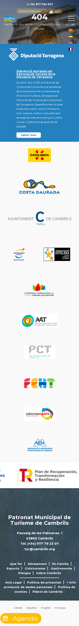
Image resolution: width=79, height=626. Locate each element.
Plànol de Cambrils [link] (47, 591)
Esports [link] (13, 568)
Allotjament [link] (37, 564)
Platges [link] (24, 573)
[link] (29, 11)
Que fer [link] (16, 564)
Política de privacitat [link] (44, 582)
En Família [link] (60, 564)
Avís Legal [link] (13, 582)
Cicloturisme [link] (35, 568)
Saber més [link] (28, 135)
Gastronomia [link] (61, 568)
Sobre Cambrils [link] (48, 573)
